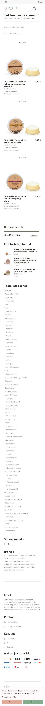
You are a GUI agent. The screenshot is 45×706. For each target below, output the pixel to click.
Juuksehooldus (11, 395)
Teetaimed (10, 353)
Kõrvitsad (9, 332)
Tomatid (9, 357)
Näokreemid (11, 447)
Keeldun (12, 702)
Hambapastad (12, 489)
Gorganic (20, 561)
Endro (24, 558)
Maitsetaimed (11, 339)
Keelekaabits (10, 419)
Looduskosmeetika (11, 91)
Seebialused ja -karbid (14, 520)
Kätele (6, 89)
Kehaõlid (9, 433)
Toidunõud (9, 381)
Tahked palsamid (13, 402)
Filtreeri (34, 235)
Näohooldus (10, 444)
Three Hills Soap (10, 570)
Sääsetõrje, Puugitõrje (13, 499)
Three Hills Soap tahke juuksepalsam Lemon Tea (26, 250)
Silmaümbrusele (12, 465)
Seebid (7, 524)
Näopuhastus (11, 458)
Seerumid (9, 461)
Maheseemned (11, 318)
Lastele (9, 478)
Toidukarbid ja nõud (13, 506)
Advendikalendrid (12, 294)
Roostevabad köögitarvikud (16, 377)
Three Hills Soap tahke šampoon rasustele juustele (24, 271)
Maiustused (9, 301)
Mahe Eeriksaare (19, 564)
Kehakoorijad (11, 430)
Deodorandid (10, 388)
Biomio (6, 558)
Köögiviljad (10, 329)
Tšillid (8, 360)
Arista (6, 555)
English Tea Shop (10, 561)
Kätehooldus (11, 416)
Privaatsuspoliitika (9, 697)
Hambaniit (10, 485)
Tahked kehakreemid (12, 94)
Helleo (27, 561)
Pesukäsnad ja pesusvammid (16, 513)
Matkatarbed (9, 492)
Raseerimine (10, 517)
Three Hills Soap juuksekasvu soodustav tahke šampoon (25, 260)
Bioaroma (31, 555)
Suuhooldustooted (12, 471)
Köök (6, 370)
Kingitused (8, 290)
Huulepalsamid (11, 391)
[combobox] (23, 32)
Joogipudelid (10, 496)
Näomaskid (10, 451)
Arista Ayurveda (14, 555)
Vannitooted (10, 531)
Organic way (8, 567)
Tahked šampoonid (13, 405)
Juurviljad (9, 322)
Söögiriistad (9, 503)
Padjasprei (9, 364)
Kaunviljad (10, 325)
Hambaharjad (11, 475)
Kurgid (8, 336)
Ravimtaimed (11, 346)
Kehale (12, 89)
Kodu (6, 308)
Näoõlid (9, 454)
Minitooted (9, 440)
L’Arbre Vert (8, 564)
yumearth (19, 570)
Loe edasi (34, 82)
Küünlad (8, 315)
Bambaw (24, 555)
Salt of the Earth (20, 567)
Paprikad (9, 343)
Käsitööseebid (10, 409)
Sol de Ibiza (31, 567)
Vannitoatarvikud (11, 527)
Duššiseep (10, 426)
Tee (6, 304)
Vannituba (8, 510)
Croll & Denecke (15, 558)
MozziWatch (30, 564)
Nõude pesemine (11, 374)
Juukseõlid (10, 398)
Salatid (8, 350)
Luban (33, 702)
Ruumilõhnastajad (12, 367)
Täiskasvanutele (13, 482)
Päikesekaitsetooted (13, 468)
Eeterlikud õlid (10, 311)
